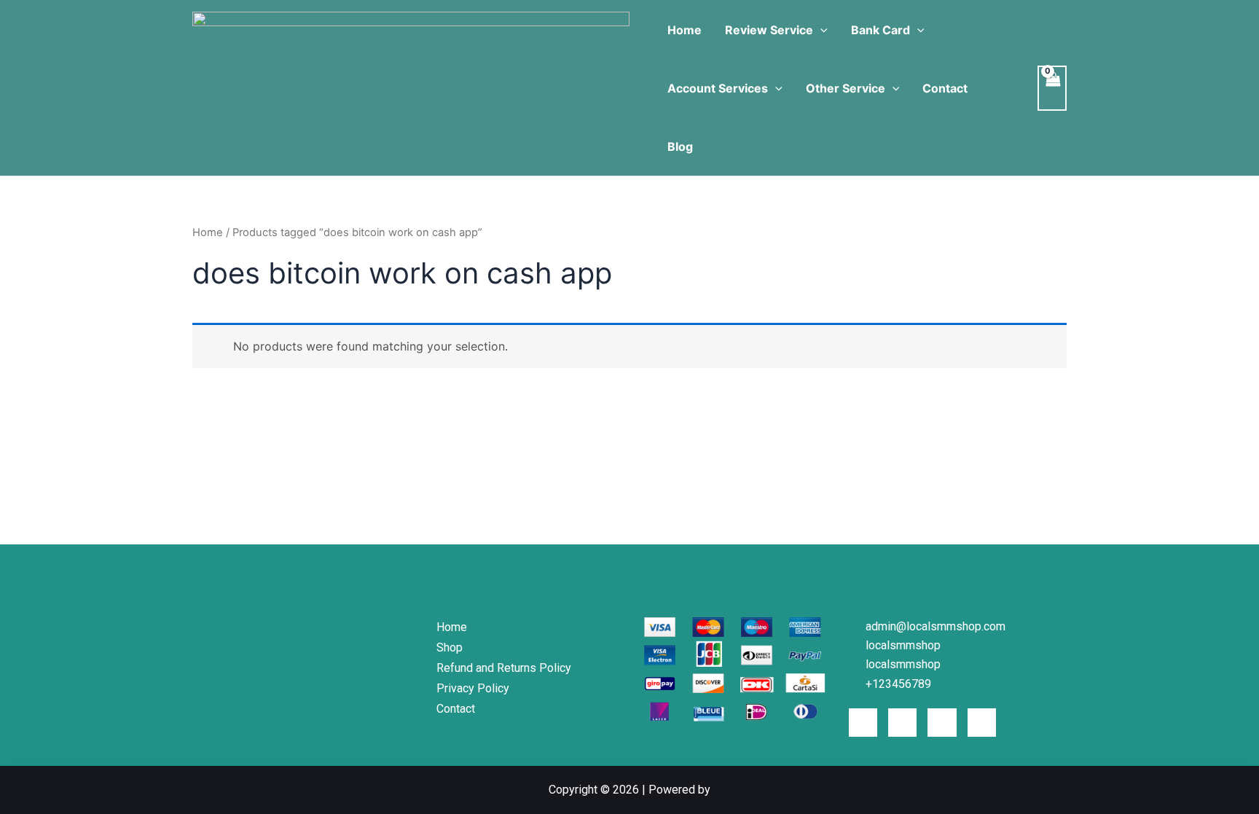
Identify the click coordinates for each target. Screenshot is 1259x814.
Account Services (717, 88)
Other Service (845, 88)
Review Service (769, 30)
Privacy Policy (472, 688)
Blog (680, 146)
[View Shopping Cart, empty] (1052, 88)
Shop (449, 647)
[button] (820, 30)
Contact (945, 88)
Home (684, 30)
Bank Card (880, 30)
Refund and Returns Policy (503, 668)
